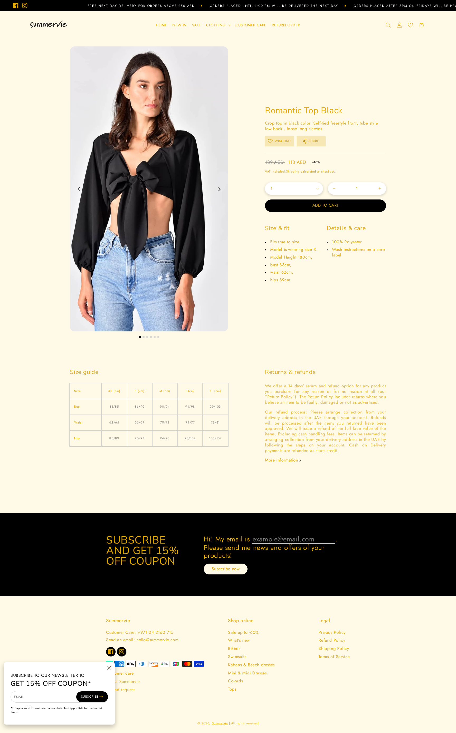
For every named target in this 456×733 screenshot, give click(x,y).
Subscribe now (226, 569)
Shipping (293, 171)
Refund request (120, 690)
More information (281, 460)
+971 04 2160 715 (155, 632)
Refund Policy (332, 640)
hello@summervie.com (157, 640)
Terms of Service (334, 657)
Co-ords (235, 681)
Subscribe (89, 696)
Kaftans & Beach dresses (251, 665)
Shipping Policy (334, 648)
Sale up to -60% (243, 632)
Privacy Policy (332, 632)
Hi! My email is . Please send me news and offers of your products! (271, 547)
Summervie (220, 723)
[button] (218, 25)
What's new (239, 640)
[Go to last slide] (78, 189)
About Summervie (123, 681)
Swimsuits (237, 657)
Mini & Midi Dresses (247, 673)
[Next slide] (219, 189)
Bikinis (234, 648)
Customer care (120, 673)
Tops (232, 689)
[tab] (140, 337)
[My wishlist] (410, 25)
